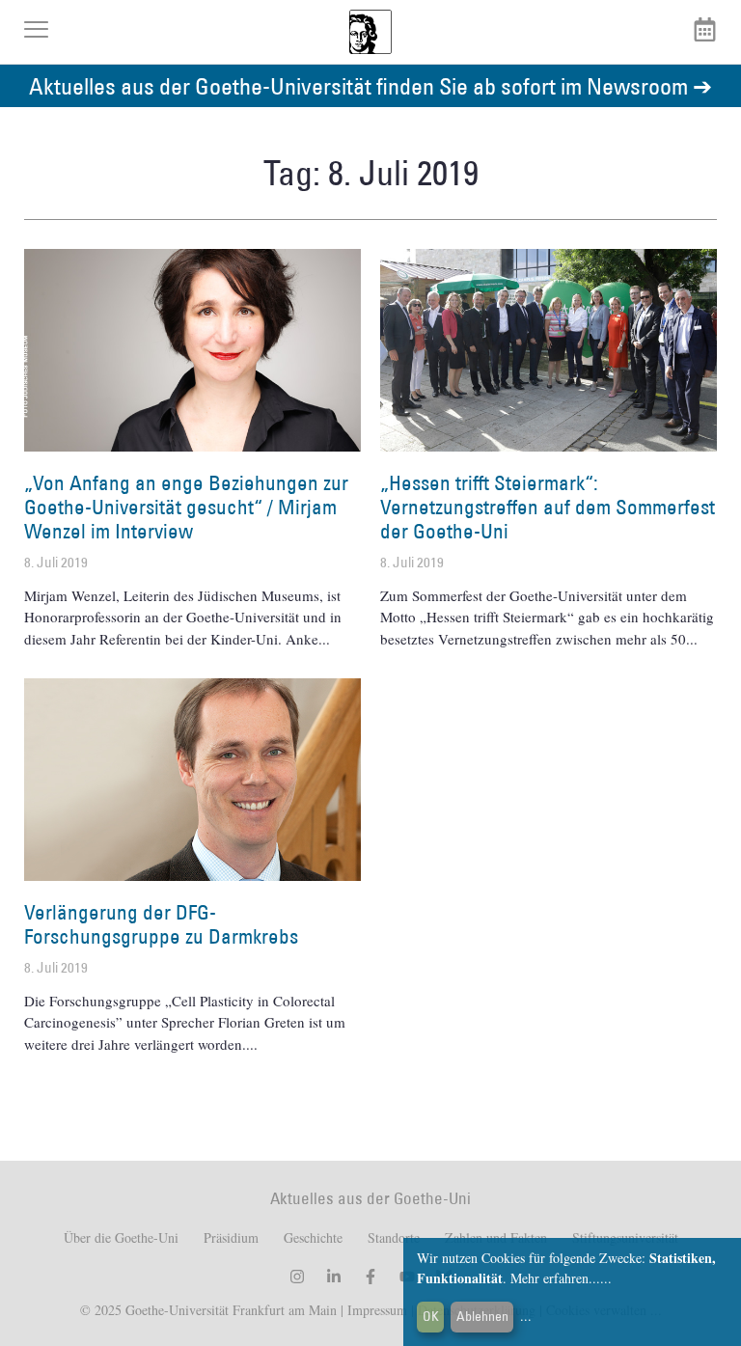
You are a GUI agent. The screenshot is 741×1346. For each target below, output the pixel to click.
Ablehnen (482, 1316)
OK (431, 1316)
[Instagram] (297, 1276)
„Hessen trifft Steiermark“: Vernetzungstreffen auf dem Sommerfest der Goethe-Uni (547, 507)
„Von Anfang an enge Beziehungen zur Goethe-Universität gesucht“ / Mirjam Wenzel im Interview (186, 507)
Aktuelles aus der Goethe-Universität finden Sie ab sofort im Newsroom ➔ (370, 85)
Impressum (375, 1310)
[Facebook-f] (370, 1276)
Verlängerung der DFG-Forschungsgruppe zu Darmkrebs (161, 924)
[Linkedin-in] (334, 1276)
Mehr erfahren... (555, 1278)
